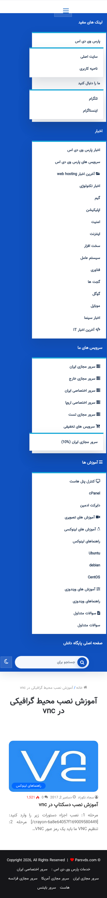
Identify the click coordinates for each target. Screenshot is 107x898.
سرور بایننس (46, 888)
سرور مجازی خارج (82, 379)
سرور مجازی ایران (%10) (79, 442)
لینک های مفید (90, 22)
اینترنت (95, 234)
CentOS (94, 577)
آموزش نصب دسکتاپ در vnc (68, 805)
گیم (97, 198)
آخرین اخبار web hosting (76, 174)
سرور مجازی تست (82, 415)
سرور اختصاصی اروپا (80, 403)
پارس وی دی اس (87, 41)
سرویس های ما (90, 348)
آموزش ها (90, 463)
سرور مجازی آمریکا (55, 878)
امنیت (95, 222)
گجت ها (94, 282)
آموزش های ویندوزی (80, 589)
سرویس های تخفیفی (80, 427)
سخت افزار (92, 246)
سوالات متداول (85, 613)
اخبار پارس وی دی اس (83, 150)
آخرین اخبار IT (84, 330)
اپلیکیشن (93, 210)
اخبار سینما (92, 318)
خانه (80, 688)
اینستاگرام (90, 111)
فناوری (95, 270)
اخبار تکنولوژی (90, 186)
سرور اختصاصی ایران (80, 391)
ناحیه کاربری (89, 69)
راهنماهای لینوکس (86, 541)
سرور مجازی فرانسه (22, 878)
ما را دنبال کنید (89, 83)
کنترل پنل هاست (83, 481)
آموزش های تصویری (80, 517)
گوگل (96, 294)
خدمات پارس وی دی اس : (70, 869)
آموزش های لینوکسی (80, 529)
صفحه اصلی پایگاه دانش (82, 643)
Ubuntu (94, 553)
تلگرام (93, 99)
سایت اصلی (89, 57)
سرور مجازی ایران (83, 367)
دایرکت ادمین (90, 505)
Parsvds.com (85, 860)
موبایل (95, 306)
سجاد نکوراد (86, 797)
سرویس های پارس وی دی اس (77, 162)
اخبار (98, 131)
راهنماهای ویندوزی (86, 601)
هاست (65, 888)
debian (94, 565)
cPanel (94, 493)
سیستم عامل (90, 258)
